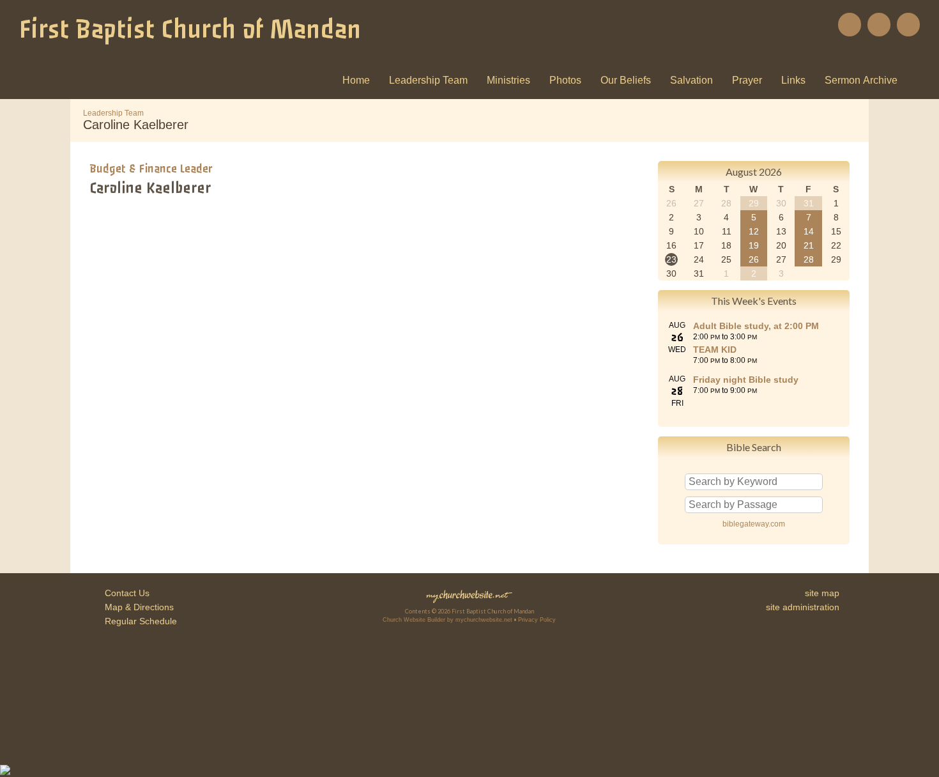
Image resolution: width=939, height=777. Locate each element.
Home (356, 80)
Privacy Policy (537, 620)
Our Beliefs (625, 80)
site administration (802, 607)
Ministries (508, 80)
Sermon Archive (861, 80)
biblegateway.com (753, 523)
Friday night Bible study (745, 379)
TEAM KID (715, 349)
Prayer (747, 80)
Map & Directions (137, 607)
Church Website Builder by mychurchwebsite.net (447, 620)
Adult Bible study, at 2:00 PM (756, 326)
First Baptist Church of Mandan (190, 29)
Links (793, 80)
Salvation (691, 80)
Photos (565, 80)
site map (822, 593)
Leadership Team (428, 80)
